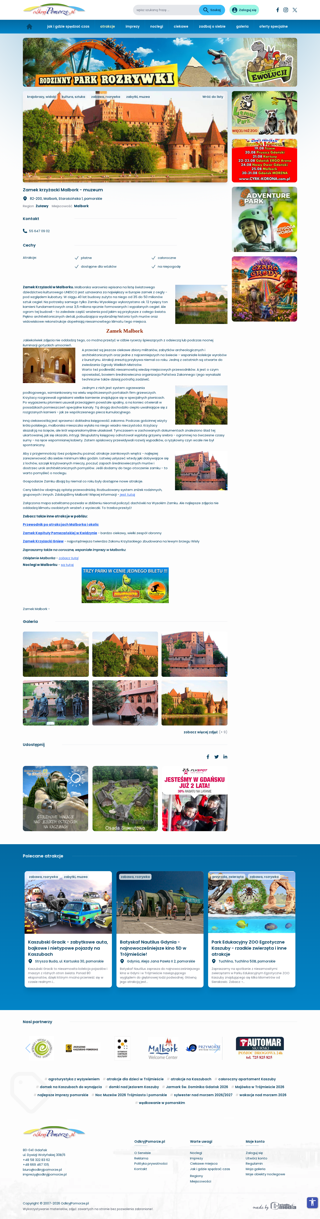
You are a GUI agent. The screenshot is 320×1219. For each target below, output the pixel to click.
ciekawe (181, 26)
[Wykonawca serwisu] (274, 1206)
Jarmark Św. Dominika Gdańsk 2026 (197, 1087)
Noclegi (196, 1153)
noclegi (156, 26)
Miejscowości (200, 1181)
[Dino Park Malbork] (125, 585)
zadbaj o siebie (212, 26)
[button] (28, 1048)
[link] (208, 757)
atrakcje (107, 26)
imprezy (133, 26)
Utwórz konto (256, 1158)
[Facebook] (277, 10)
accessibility (312, 1202)
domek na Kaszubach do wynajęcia (71, 1087)
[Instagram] (285, 10)
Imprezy (196, 1158)
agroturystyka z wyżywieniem (74, 1079)
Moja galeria (255, 1169)
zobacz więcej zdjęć (205, 732)
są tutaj (67, 564)
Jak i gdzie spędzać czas (210, 1169)
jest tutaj (127, 494)
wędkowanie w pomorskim (162, 1103)
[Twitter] (295, 10)
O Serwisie (142, 1153)
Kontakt (140, 1169)
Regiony (196, 1176)
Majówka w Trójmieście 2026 (259, 1087)
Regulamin (254, 1163)
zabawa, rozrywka (105, 97)
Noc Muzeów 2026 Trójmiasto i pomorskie (131, 1095)
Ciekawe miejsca (203, 1163)
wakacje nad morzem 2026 (262, 1095)
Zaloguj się (254, 1153)
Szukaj (215, 10)
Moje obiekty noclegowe (265, 1174)
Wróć (212, 97)
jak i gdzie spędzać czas (68, 26)
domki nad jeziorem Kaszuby (134, 1087)
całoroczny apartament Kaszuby (247, 1079)
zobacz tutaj (69, 558)
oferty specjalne (273, 26)
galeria (242, 26)
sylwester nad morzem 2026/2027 (203, 1095)
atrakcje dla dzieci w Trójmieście (135, 1079)
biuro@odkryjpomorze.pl (42, 1169)
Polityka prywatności (150, 1163)
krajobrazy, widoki (41, 97)
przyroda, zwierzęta (228, 877)
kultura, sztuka (73, 97)
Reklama (141, 1158)
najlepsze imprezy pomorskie (62, 1095)
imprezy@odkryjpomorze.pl (45, 1174)
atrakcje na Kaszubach (191, 1079)
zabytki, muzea (138, 97)
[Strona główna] (29, 26)
